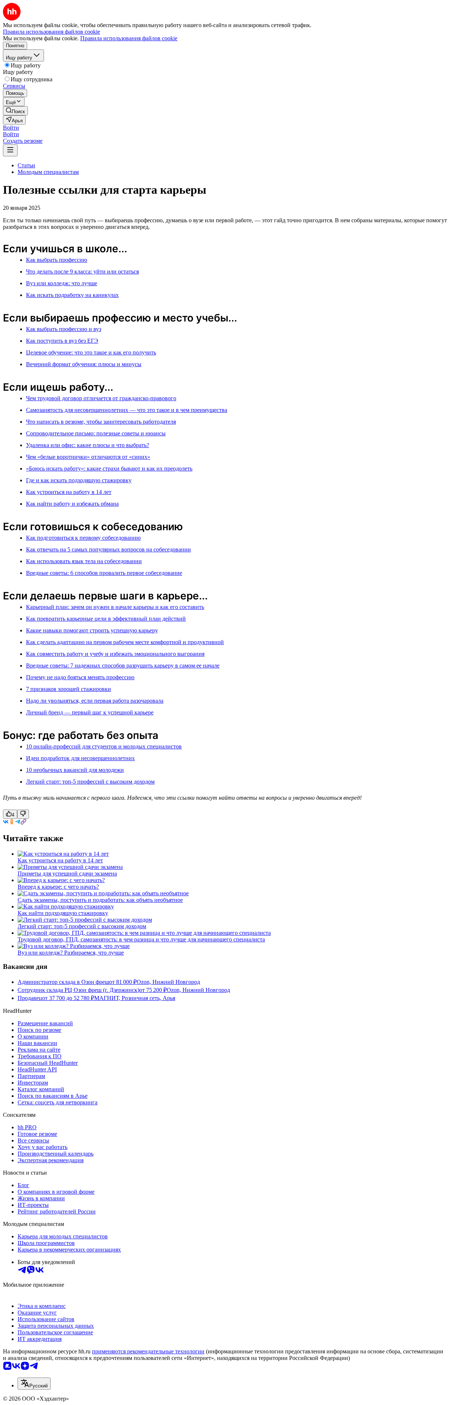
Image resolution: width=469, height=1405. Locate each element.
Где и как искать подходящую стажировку (79, 480)
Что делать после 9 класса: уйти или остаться (82, 271)
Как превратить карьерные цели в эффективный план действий (106, 619)
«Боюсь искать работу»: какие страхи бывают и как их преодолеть (109, 468)
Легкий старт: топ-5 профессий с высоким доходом (90, 781)
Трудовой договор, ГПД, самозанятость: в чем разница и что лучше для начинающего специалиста (141, 939)
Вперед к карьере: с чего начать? (58, 887)
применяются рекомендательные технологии (148, 1351)
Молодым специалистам (48, 172)
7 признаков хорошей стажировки (68, 689)
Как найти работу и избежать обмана (72, 504)
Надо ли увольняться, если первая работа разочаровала (94, 701)
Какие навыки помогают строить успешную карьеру (92, 630)
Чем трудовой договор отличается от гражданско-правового (101, 398)
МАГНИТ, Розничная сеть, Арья (134, 998)
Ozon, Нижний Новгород (168, 982)
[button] (11, 127)
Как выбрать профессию (56, 260)
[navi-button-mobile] (10, 150)
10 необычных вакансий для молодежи (75, 770)
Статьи (26, 165)
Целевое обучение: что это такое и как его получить (91, 352)
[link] (15, 110)
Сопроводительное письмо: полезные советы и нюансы (96, 433)
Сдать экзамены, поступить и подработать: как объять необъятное (100, 900)
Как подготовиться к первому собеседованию (83, 538)
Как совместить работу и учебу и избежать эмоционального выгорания (115, 654)
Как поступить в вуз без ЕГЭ (62, 341)
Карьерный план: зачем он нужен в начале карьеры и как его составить (115, 607)
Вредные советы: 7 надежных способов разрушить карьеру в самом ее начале (122, 665)
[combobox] (34, 1384)
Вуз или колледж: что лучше (61, 283)
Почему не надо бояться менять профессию (80, 677)
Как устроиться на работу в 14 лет (68, 492)
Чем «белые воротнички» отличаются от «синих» (88, 457)
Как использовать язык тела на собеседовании (84, 561)
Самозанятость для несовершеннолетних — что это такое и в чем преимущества (126, 410)
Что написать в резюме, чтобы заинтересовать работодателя (101, 422)
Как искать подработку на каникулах (72, 295)
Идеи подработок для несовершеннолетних (80, 758)
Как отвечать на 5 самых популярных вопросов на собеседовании (108, 549)
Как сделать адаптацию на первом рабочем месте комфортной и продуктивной (125, 642)
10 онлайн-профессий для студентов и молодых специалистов (104, 746)
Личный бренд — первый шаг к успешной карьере (90, 712)
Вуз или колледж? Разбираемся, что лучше (71, 952)
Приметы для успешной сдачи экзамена (67, 873)
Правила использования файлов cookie (128, 38)
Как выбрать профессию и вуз (63, 329)
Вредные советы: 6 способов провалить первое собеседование (104, 573)
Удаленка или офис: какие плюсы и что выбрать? (87, 445)
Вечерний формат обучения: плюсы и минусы (83, 364)
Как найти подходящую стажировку (63, 913)
